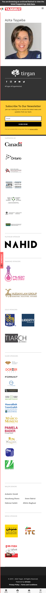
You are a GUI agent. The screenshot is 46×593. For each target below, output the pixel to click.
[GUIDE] (29, 590)
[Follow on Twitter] (15, 81)
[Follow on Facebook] (6, 81)
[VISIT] (17, 590)
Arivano (27, 582)
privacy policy (34, 129)
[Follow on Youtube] (19, 81)
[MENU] (40, 590)
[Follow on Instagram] (11, 81)
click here (31, 4)
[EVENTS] (6, 590)
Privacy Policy (14, 585)
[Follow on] (23, 81)
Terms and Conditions (29, 585)
